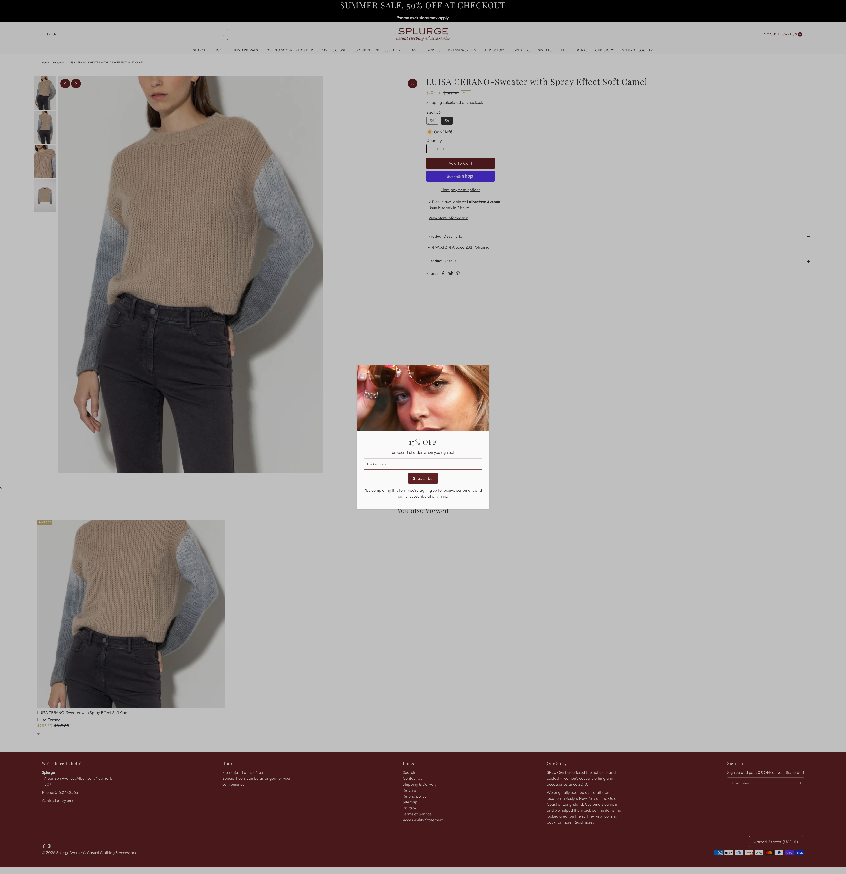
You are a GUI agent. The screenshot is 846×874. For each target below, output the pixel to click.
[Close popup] (484, 370)
